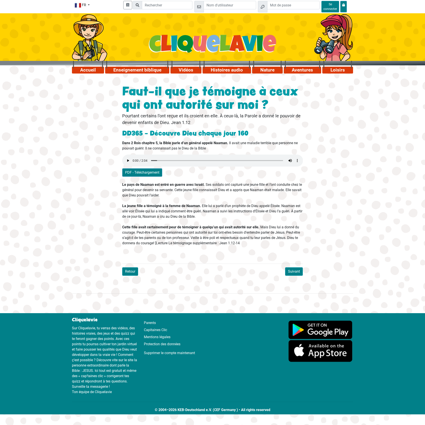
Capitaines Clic (155, 330)
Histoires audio (227, 70)
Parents (150, 323)
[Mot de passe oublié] (343, 6)
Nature (267, 70)
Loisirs (337, 70)
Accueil (88, 70)
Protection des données (162, 344)
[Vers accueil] (212, 46)
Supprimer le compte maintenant (169, 353)
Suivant (294, 271)
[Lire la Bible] (127, 5)
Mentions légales (157, 337)
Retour (130, 271)
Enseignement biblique (137, 70)
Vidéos (186, 70)
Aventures (302, 70)
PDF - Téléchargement (142, 172)
